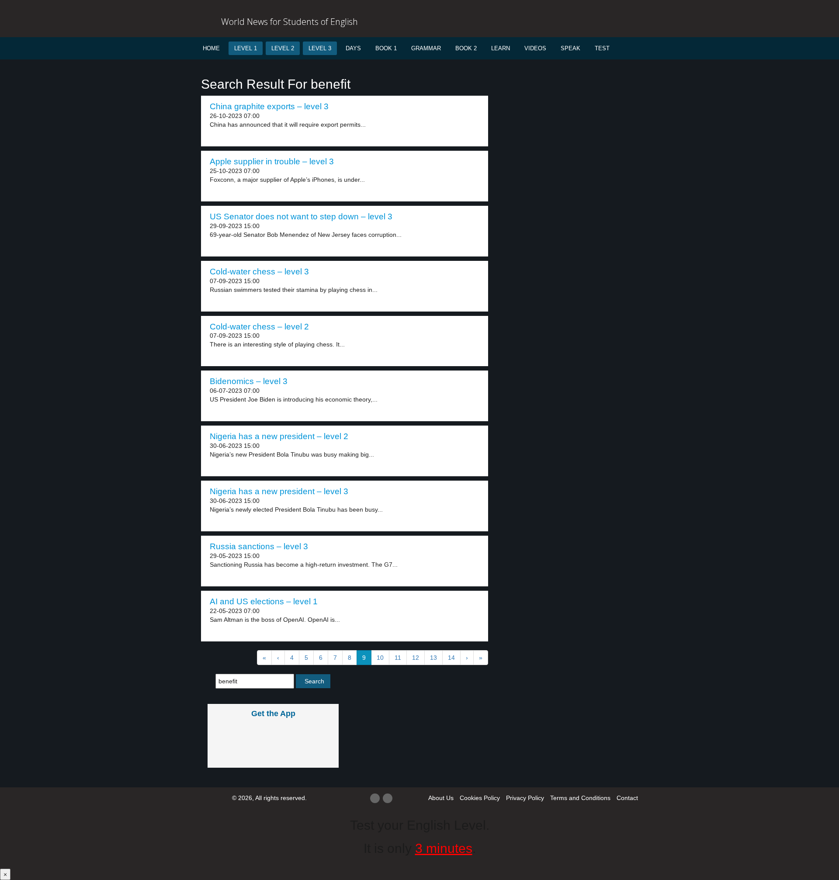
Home (211, 48)
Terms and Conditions (580, 797)
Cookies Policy (480, 797)
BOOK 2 (466, 48)
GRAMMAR (426, 48)
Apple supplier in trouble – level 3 (272, 161)
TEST (602, 48)
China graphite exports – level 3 (269, 106)
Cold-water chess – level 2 (259, 326)
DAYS (353, 48)
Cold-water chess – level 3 (259, 271)
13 (433, 657)
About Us (441, 797)
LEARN (500, 48)
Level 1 (245, 48)
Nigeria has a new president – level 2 (279, 436)
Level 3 (320, 48)
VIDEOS (535, 48)
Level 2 (282, 48)
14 (451, 657)
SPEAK (570, 48)
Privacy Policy (525, 797)
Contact (627, 797)
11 (398, 657)
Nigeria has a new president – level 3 (279, 491)
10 (380, 657)
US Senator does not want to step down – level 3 (301, 216)
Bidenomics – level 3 (249, 381)
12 (415, 657)
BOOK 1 (386, 48)
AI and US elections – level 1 (264, 601)
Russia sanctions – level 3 (259, 546)
